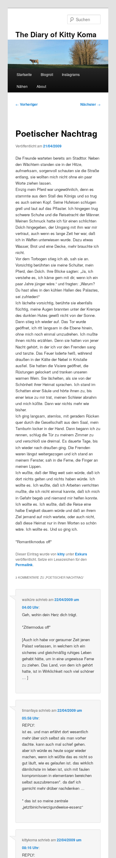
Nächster (90, 104)
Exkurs (81, 554)
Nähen (22, 86)
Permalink (24, 564)
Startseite (24, 74)
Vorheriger (26, 104)
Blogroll (47, 74)
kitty (61, 554)
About (41, 86)
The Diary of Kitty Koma (55, 34)
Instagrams (71, 74)
